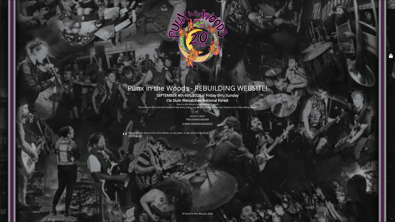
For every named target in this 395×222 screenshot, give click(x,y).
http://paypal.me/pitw (197, 119)
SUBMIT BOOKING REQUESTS (198, 123)
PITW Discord (134, 135)
